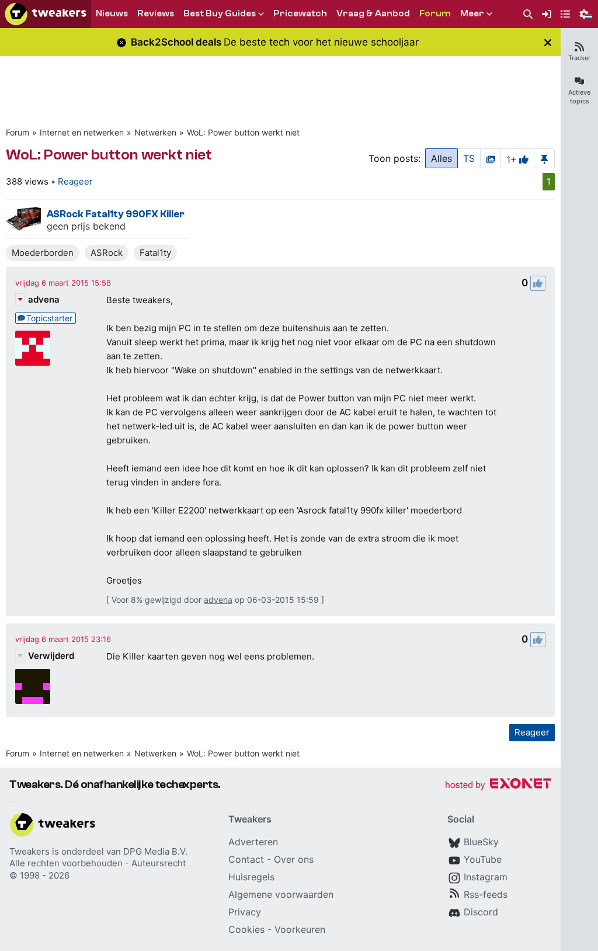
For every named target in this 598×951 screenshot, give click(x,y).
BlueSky (481, 842)
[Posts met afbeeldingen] (490, 158)
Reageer (75, 181)
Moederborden (43, 252)
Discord (481, 912)
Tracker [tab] (579, 58)
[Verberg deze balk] (548, 42)
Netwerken (155, 132)
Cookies (246, 929)
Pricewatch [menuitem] (300, 13)
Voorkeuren (299, 929)
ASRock (107, 252)
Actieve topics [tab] (579, 96)
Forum (17, 132)
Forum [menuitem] (435, 13)
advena (44, 299)
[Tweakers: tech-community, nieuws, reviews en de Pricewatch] (45, 14)
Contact (246, 859)
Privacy (244, 912)
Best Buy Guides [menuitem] (219, 13)
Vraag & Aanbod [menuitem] (373, 13)
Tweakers (29, 851)
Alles (441, 158)
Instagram (485, 877)
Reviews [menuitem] (155, 13)
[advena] (32, 348)
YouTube (483, 859)
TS (469, 158)
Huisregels (251, 877)
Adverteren (253, 842)
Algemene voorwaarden (280, 894)
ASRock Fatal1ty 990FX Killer (116, 214)
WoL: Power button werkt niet (243, 132)
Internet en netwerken (82, 132)
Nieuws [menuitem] (112, 13)
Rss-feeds (485, 894)
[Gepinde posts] (544, 158)
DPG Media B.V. (155, 851)
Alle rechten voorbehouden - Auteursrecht (97, 863)
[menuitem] (528, 14)
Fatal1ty (155, 252)
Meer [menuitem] (472, 13)
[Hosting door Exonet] (498, 785)
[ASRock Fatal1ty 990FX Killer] (23, 219)
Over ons (294, 859)
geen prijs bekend (86, 226)
